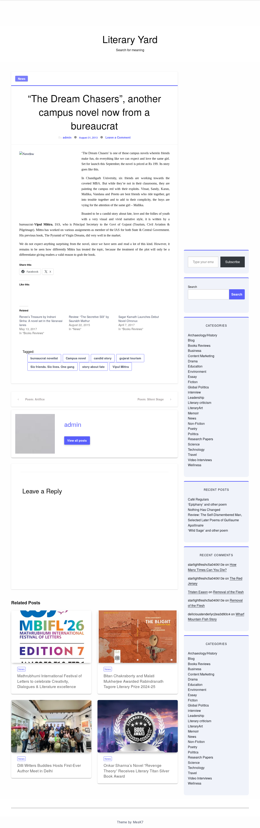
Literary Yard (130, 39)
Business (194, 350)
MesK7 (138, 822)
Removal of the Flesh (228, 592)
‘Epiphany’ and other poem (207, 504)
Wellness (194, 465)
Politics (193, 433)
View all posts (77, 440)
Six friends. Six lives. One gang (52, 367)
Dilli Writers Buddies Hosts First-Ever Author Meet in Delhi (49, 767)
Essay (192, 376)
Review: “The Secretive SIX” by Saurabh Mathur (89, 319)
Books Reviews (199, 345)
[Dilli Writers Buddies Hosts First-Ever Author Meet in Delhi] (51, 726)
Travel (192, 454)
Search (192, 287)
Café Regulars (198, 499)
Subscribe (232, 261)
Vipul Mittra (121, 367)
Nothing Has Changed (204, 509)
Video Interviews (200, 459)
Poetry (192, 428)
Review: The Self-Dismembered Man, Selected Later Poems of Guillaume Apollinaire (215, 519)
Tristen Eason (198, 592)
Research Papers (200, 439)
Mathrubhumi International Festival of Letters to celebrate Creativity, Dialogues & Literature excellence (49, 681)
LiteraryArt (195, 407)
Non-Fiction (196, 423)
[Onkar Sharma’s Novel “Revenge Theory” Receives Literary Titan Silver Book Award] (138, 726)
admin (67, 137)
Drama (193, 361)
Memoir (193, 413)
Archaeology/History (202, 335)
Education (195, 366)
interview (194, 392)
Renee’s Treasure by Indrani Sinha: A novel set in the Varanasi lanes (40, 321)
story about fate (93, 367)
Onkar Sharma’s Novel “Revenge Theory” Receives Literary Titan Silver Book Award (136, 770)
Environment (197, 371)
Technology (196, 449)
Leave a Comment (118, 137)
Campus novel (76, 358)
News (21, 79)
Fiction (193, 381)
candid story (103, 358)
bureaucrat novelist (44, 358)
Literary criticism (199, 402)
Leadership (196, 397)
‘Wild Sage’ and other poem (208, 530)
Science (194, 444)
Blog (191, 340)
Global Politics (198, 387)
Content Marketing (201, 355)
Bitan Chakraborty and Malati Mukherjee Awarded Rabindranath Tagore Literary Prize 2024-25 (134, 681)
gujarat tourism (130, 358)
